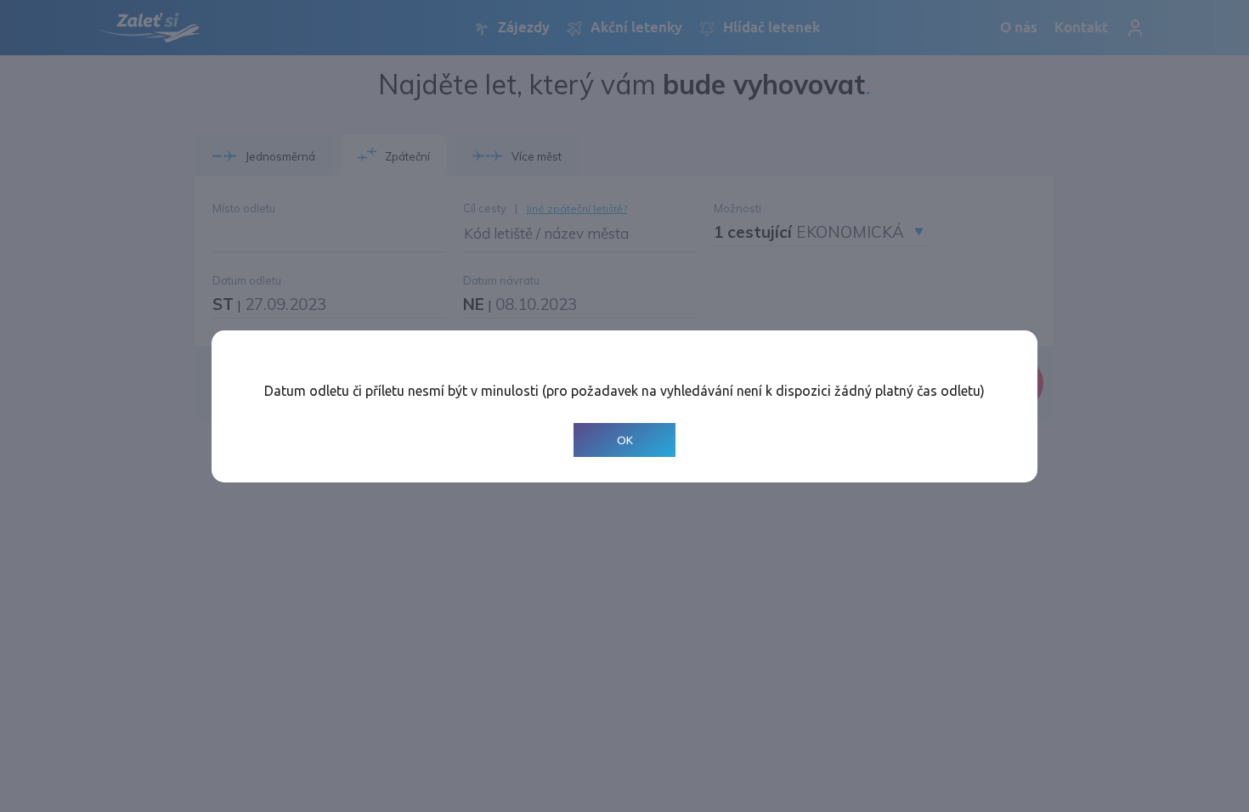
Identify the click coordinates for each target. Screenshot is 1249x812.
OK (625, 439)
